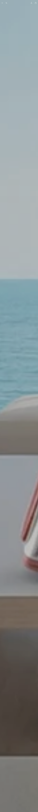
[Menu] (2, 3)
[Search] (6, 3)
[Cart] (36, 3)
